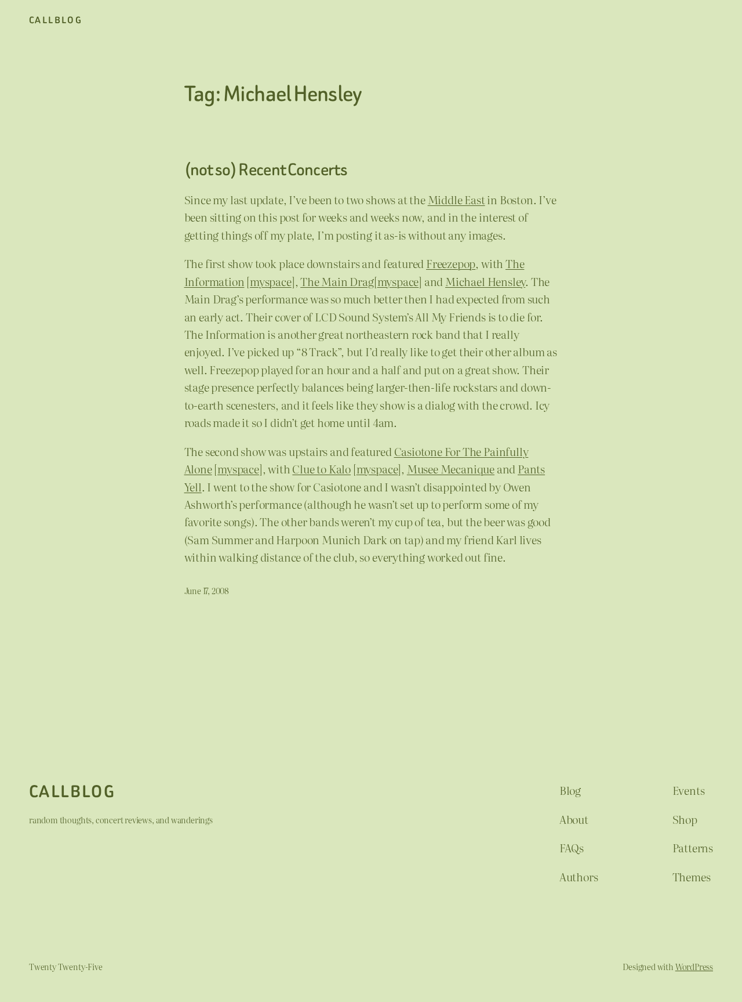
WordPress (694, 966)
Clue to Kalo (321, 469)
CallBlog (55, 20)
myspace (271, 281)
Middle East (456, 199)
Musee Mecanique (450, 469)
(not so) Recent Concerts (265, 170)
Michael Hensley (485, 281)
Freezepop (450, 263)
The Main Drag (337, 281)
